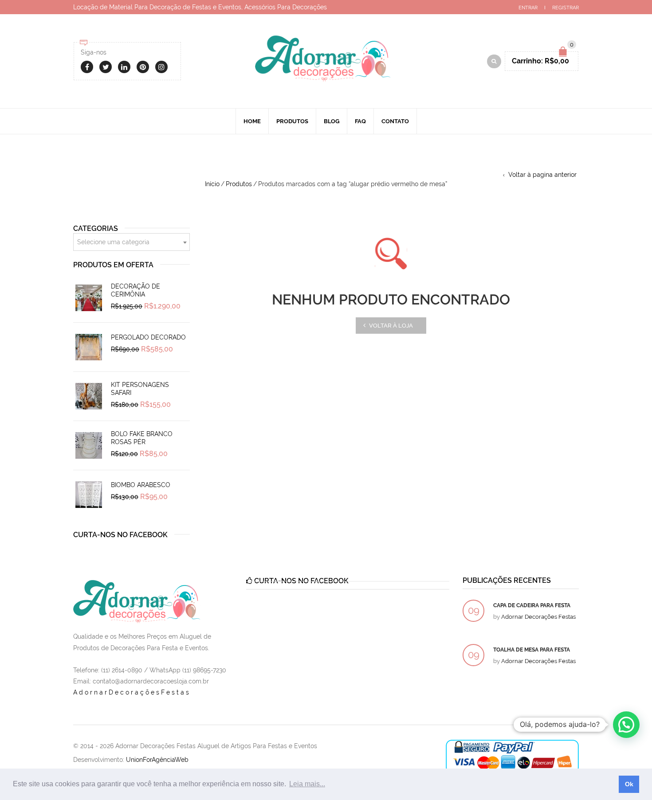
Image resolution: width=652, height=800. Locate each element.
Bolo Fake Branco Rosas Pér (142, 437)
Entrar (528, 8)
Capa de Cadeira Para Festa (531, 605)
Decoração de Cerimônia (135, 290)
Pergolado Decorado (148, 337)
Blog (331, 121)
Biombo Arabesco (140, 484)
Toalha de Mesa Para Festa (531, 650)
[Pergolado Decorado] (88, 347)
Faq (360, 121)
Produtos (292, 121)
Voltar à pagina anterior (542, 174)
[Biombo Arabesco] (88, 494)
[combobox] (131, 242)
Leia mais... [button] (307, 784)
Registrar (565, 8)
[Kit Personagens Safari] (88, 396)
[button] (626, 724)
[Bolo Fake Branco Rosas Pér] (88, 445)
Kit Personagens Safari (140, 388)
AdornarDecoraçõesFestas (132, 692)
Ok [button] (629, 784)
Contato (395, 121)
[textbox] (131, 242)
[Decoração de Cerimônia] (88, 297)
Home (252, 121)
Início (212, 183)
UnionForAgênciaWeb (157, 759)
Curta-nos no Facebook (120, 535)
